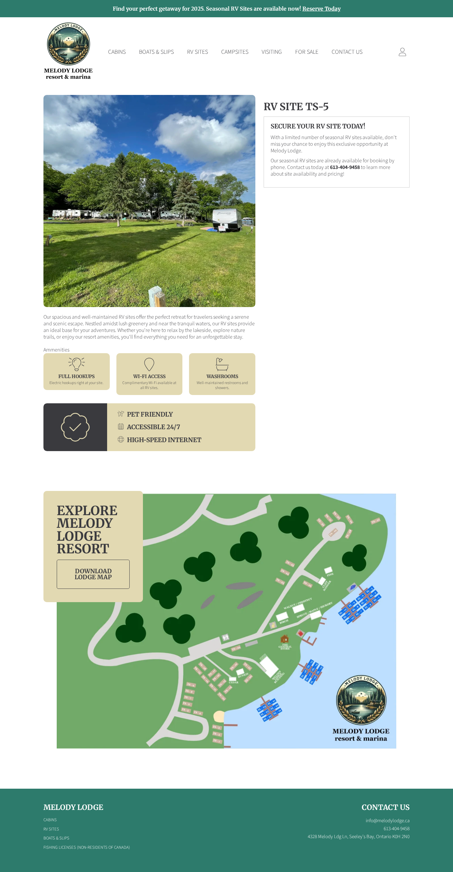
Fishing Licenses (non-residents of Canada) (86, 847)
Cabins (50, 820)
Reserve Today (321, 8)
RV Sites (51, 829)
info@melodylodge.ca (388, 820)
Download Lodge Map (93, 574)
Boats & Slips (56, 838)
